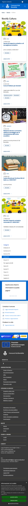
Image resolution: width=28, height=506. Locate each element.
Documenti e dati (7, 384)
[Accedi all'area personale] (22, 2)
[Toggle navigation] (3, 6)
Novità (8, 12)
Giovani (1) (6, 260)
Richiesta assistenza (8, 475)
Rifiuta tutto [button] (14, 500)
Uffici (4, 375)
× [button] (26, 482)
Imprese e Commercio (8, 398)
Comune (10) (7, 254)
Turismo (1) (6, 275)
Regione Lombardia (6, 2)
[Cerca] (25, 6)
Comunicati (8, 126)
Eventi (4, 440)
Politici (5, 379)
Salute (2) (6, 266)
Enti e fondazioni (7, 377)
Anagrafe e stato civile (8, 391)
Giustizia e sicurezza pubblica (10, 410)
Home (3, 12)
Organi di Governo (7, 370)
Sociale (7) (6, 269)
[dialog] (14, 493)
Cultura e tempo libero (8, 393)
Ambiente (5, 414)
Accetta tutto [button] (14, 497)
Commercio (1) (7, 251)
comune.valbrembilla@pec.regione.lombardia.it (12, 460)
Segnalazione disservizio (9, 470)
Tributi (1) (6, 272)
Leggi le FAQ (6, 473)
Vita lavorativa (6, 396)
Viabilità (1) (6, 278)
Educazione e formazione (9, 407)
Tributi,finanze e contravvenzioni (11, 412)
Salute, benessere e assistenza (10, 417)
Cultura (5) (6, 257)
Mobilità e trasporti (8, 400)
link (6, 494)
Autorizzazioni (6, 419)
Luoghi (5, 437)
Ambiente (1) (7, 248)
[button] (13, 503)
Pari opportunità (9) (8, 263)
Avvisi (7, 39)
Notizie (5, 426)
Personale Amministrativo (9, 382)
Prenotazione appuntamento (10, 468)
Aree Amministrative (8, 372)
